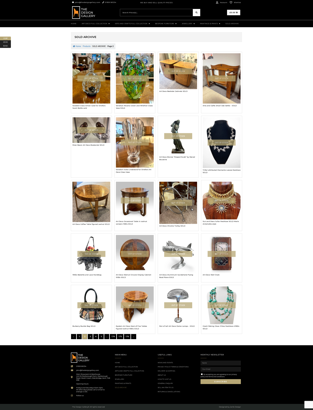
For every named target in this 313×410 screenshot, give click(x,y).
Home (78, 46)
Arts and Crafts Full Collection (129, 371)
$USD (7, 45)
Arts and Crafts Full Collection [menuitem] (131, 24)
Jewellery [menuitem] (187, 24)
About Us (162, 375)
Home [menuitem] (73, 24)
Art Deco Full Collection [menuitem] (94, 24)
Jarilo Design (235, 407)
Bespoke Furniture (123, 375)
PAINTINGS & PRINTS (123, 383)
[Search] (196, 12)
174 (113, 336)
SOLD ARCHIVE (121, 387)
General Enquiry (165, 383)
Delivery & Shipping (166, 371)
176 (127, 336)
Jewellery (119, 379)
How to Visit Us (164, 379)
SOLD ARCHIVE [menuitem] (232, 24)
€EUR (7, 41)
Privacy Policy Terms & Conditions (173, 367)
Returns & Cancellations (169, 392)
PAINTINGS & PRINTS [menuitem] (209, 24)
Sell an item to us (165, 387)
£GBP (7, 38)
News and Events (165, 363)
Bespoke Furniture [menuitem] (164, 24)
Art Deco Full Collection (126, 367)
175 (120, 336)
